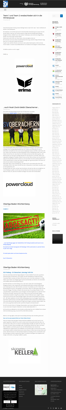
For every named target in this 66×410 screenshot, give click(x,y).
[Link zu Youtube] (56, 408)
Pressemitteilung (58, 97)
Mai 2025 (54, 131)
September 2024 (56, 144)
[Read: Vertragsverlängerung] (53, 91)
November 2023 (56, 160)
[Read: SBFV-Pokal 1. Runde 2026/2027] (53, 47)
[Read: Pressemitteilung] (53, 98)
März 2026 (54, 115)
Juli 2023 (54, 166)
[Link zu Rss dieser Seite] (59, 408)
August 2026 (55, 107)
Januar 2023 (55, 176)
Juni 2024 (54, 149)
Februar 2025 (55, 136)
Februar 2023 (55, 174)
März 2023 (54, 173)
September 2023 (56, 163)
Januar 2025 (55, 138)
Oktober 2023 (55, 161)
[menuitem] (5, 9)
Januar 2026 (55, 118)
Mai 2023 (54, 169)
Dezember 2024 (55, 139)
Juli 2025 (54, 128)
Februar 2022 (55, 193)
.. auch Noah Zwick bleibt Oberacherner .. (21, 107)
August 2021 (55, 203)
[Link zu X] (51, 408)
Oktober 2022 (55, 181)
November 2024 (56, 141)
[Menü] (5, 9)
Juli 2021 (54, 205)
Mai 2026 (54, 112)
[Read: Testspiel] (53, 66)
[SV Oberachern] (5, 4)
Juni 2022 (54, 187)
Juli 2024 (54, 147)
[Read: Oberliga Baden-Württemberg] (53, 34)
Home (20, 385)
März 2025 (54, 134)
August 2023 (55, 165)
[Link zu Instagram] (53, 408)
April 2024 (54, 152)
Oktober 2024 (55, 142)
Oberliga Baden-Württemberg (16, 204)
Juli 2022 (54, 185)
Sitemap (21, 396)
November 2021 (56, 198)
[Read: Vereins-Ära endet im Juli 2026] (53, 82)
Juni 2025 (54, 130)
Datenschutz (21, 394)
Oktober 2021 (55, 200)
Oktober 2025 (55, 123)
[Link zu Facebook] (48, 408)
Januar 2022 (55, 195)
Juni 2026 (54, 110)
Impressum (21, 392)
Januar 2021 (55, 213)
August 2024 (55, 146)
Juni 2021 (54, 206)
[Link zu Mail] (61, 408)
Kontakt (20, 387)
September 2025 (56, 125)
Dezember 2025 (55, 120)
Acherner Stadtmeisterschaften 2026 (59, 77)
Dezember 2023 (55, 158)
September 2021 (56, 201)
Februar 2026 (55, 117)
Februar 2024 (55, 155)
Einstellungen (10, 405)
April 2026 (54, 114)
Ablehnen (14, 401)
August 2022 (55, 184)
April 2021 (54, 209)
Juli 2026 (54, 109)
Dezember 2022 (55, 177)
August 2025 (55, 126)
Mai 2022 (54, 189)
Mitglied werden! (22, 389)
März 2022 (54, 192)
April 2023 (54, 171)
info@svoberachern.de (56, 392)
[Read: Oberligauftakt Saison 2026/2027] (53, 59)
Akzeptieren (7, 401)
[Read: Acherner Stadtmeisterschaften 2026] (53, 76)
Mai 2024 (54, 150)
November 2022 (56, 179)
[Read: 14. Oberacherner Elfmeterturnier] (53, 71)
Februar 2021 (55, 211)
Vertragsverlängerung (59, 90)
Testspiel (57, 65)
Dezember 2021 (55, 197)
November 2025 (56, 122)
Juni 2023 (54, 168)
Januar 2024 (55, 157)
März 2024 (54, 154)
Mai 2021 (54, 208)
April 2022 (54, 190)
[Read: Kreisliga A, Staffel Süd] (53, 28)
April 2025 (54, 133)
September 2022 (56, 182)
